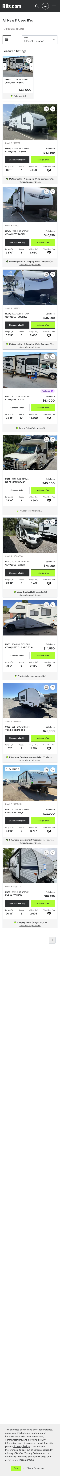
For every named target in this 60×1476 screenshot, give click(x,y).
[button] (33, 1468)
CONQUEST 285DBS (15, 151)
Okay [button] (16, 1468)
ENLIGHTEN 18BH (14, 895)
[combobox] (45, 6)
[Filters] (7, 39)
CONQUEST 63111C (14, 82)
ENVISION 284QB (14, 812)
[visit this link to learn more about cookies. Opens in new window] (35, 1460)
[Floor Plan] (49, 914)
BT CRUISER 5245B (15, 482)
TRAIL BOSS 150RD (15, 730)
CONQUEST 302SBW (16, 316)
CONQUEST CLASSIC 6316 (19, 647)
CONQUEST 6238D (15, 564)
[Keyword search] (36, 6)
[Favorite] (28, 60)
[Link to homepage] (14, 6)
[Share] (46, 109)
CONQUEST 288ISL (15, 234)
